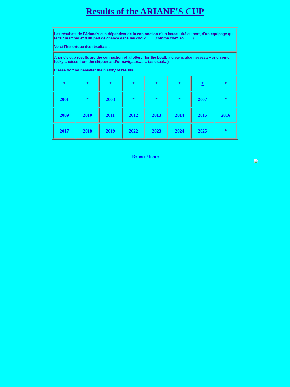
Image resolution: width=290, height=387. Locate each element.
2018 (87, 131)
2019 (110, 131)
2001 (64, 99)
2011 (110, 115)
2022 (133, 131)
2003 (110, 99)
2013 (156, 115)
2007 (202, 99)
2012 (133, 115)
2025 (202, 131)
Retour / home (145, 156)
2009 (64, 115)
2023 (156, 131)
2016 (225, 115)
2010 (87, 115)
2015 (202, 115)
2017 (64, 131)
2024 (179, 131)
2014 (179, 115)
